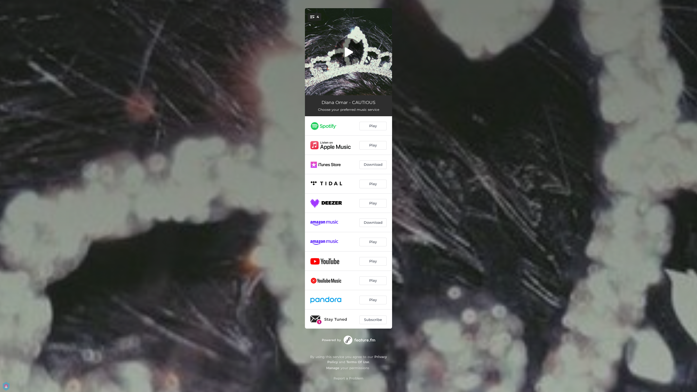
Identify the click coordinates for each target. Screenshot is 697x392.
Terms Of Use (357, 362)
